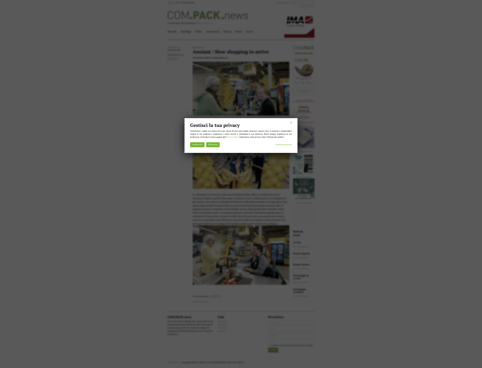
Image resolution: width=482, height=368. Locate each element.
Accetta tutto (197, 144)
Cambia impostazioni (283, 144)
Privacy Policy (233, 137)
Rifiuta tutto (213, 144)
